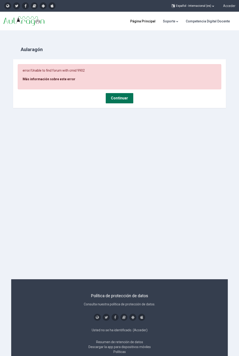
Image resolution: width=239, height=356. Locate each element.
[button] (192, 5)
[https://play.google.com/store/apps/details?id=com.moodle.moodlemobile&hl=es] (43, 5)
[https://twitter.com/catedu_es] (16, 5)
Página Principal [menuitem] (142, 21)
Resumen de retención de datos (119, 342)
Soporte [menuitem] (169, 21)
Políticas (119, 352)
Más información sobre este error (49, 79)
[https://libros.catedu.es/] (34, 5)
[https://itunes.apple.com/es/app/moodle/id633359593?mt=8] (52, 5)
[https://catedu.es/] (7, 5)
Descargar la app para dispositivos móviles (119, 347)
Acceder (229, 6)
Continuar (119, 98)
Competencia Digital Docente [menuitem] (208, 21)
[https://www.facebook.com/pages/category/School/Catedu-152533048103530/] (25, 5)
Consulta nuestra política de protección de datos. (119, 304)
